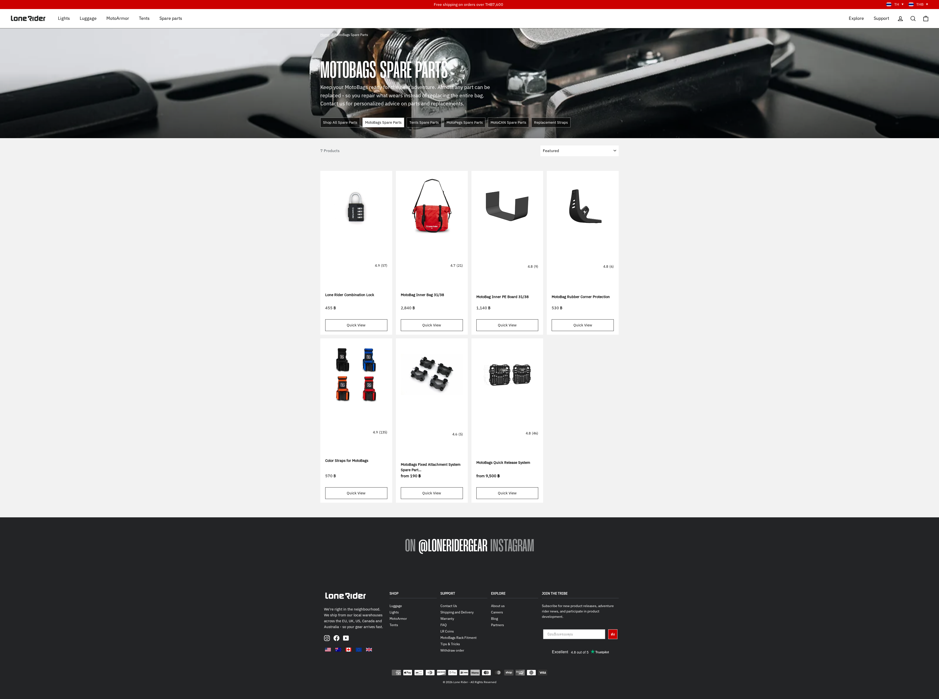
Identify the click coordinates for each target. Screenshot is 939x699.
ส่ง (613, 634)
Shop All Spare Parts (340, 122)
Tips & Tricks (450, 644)
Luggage (88, 18)
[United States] (328, 650)
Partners (497, 625)
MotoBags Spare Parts (383, 122)
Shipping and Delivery (457, 612)
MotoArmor (117, 18)
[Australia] (338, 650)
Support (881, 18)
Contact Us (448, 606)
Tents (144, 18)
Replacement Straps (551, 122)
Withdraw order (452, 650)
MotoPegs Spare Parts (465, 122)
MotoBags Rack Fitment (458, 637)
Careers (497, 612)
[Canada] (348, 650)
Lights (64, 18)
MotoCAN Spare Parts (508, 122)
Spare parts (170, 18)
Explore (856, 18)
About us (498, 606)
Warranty (447, 618)
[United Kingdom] (369, 650)
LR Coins (447, 631)
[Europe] (359, 650)
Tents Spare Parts (424, 122)
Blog (494, 618)
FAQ (443, 625)
